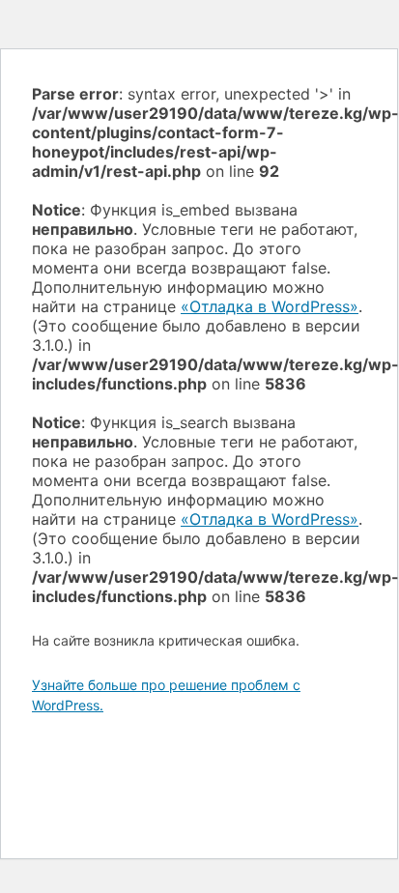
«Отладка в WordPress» (269, 306)
